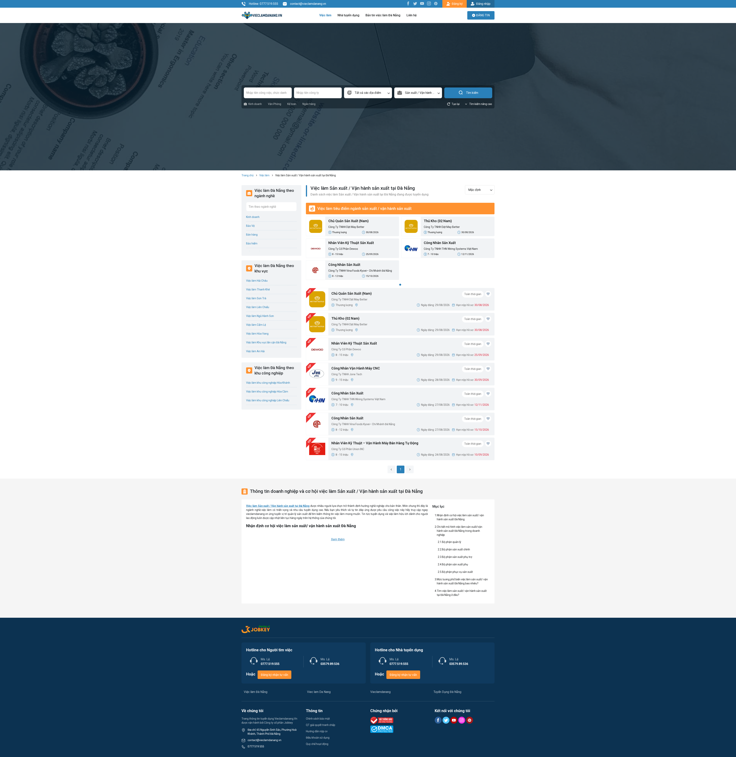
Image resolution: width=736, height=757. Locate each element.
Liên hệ (412, 15)
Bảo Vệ (250, 225)
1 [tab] (400, 285)
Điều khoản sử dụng (317, 737)
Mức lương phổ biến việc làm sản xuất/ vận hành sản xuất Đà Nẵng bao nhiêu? (462, 581)
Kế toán (291, 104)
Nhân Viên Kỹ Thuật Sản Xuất (351, 243)
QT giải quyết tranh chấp (320, 724)
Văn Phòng (274, 104)
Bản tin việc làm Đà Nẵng (383, 15)
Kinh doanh (255, 104)
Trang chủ (248, 175)
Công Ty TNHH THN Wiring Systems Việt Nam (451, 248)
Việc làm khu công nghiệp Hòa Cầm (267, 391)
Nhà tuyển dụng (348, 15)
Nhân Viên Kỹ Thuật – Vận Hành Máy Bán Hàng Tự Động (374, 443)
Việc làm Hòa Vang (257, 333)
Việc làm (325, 15)
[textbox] (368, 92)
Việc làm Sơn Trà (256, 298)
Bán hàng (252, 234)
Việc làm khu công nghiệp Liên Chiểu (267, 400)
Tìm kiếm (472, 93)
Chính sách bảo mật (318, 718)
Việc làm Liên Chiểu (257, 307)
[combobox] (368, 92)
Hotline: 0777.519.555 (263, 4)
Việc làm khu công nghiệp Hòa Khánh (268, 382)
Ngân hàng (308, 104)
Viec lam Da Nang (319, 692)
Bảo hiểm (251, 243)
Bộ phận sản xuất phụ (455, 564)
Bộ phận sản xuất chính (456, 549)
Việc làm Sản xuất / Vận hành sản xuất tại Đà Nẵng (278, 505)
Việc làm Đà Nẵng (255, 692)
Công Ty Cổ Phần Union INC (347, 449)
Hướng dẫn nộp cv (317, 731)
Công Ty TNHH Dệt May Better (346, 226)
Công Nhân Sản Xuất (440, 243)
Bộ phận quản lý (451, 541)
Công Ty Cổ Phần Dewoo (343, 248)
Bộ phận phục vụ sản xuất (457, 571)
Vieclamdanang (380, 692)
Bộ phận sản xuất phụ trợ (457, 556)
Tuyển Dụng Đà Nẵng (447, 692)
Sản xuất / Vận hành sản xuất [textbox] (423, 93)
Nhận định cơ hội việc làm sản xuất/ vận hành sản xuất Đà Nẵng (460, 517)
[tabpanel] (400, 249)
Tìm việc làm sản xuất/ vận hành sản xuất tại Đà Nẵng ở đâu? (462, 592)
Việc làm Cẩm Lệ (256, 324)
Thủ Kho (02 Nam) (438, 221)
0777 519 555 (256, 746)
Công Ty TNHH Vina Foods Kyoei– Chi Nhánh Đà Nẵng (360, 270)
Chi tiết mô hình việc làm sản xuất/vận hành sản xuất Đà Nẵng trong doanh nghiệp (459, 530)
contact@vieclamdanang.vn (308, 4)
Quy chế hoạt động (317, 743)
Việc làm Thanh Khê (258, 289)
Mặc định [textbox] (474, 190)
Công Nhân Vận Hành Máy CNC (355, 368)
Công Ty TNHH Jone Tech (346, 374)
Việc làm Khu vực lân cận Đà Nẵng (266, 342)
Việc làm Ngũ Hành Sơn (260, 315)
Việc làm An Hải (255, 351)
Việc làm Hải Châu (257, 280)
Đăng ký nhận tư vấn (274, 675)
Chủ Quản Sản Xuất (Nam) (348, 221)
